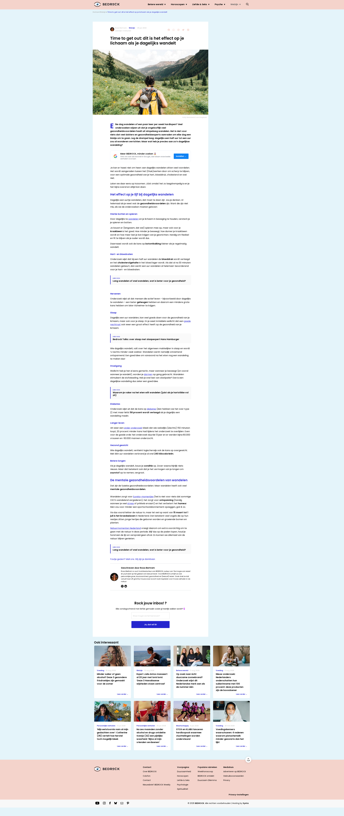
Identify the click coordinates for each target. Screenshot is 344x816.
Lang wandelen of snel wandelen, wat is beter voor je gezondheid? (149, 281)
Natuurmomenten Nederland (125, 528)
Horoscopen (177, 4)
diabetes (151, 408)
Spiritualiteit (182, 789)
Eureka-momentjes (143, 496)
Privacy (226, 780)
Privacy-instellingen (239, 794)
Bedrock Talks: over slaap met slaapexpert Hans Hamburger (146, 339)
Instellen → (181, 156)
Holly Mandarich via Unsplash (194, 117)
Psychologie (182, 784)
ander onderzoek (133, 427)
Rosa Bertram (121, 28)
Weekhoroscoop (205, 771)
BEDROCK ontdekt (206, 776)
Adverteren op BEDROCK (234, 771)
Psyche (219, 4)
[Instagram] (122, 586)
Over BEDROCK (150, 771)
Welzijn (234, 4)
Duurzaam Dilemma (207, 780)
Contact (147, 780)
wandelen (133, 219)
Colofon (146, 776)
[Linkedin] (125, 586)
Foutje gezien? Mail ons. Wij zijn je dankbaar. (132, 559)
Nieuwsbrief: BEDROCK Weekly (156, 784)
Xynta (246, 803)
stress (130, 503)
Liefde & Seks (199, 4)
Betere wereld (155, 4)
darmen (148, 374)
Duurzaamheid (184, 771)
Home (95, 12)
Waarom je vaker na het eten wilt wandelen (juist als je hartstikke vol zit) (151, 393)
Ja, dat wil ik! (150, 624)
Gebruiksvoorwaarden (233, 776)
